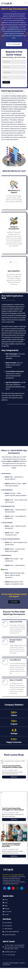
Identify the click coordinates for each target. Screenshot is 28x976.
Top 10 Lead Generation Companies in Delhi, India (12, 766)
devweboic (5, 770)
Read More (14, 777)
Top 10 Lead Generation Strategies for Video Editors (13, 809)
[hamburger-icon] (26, 3)
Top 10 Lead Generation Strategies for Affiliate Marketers (11, 845)
